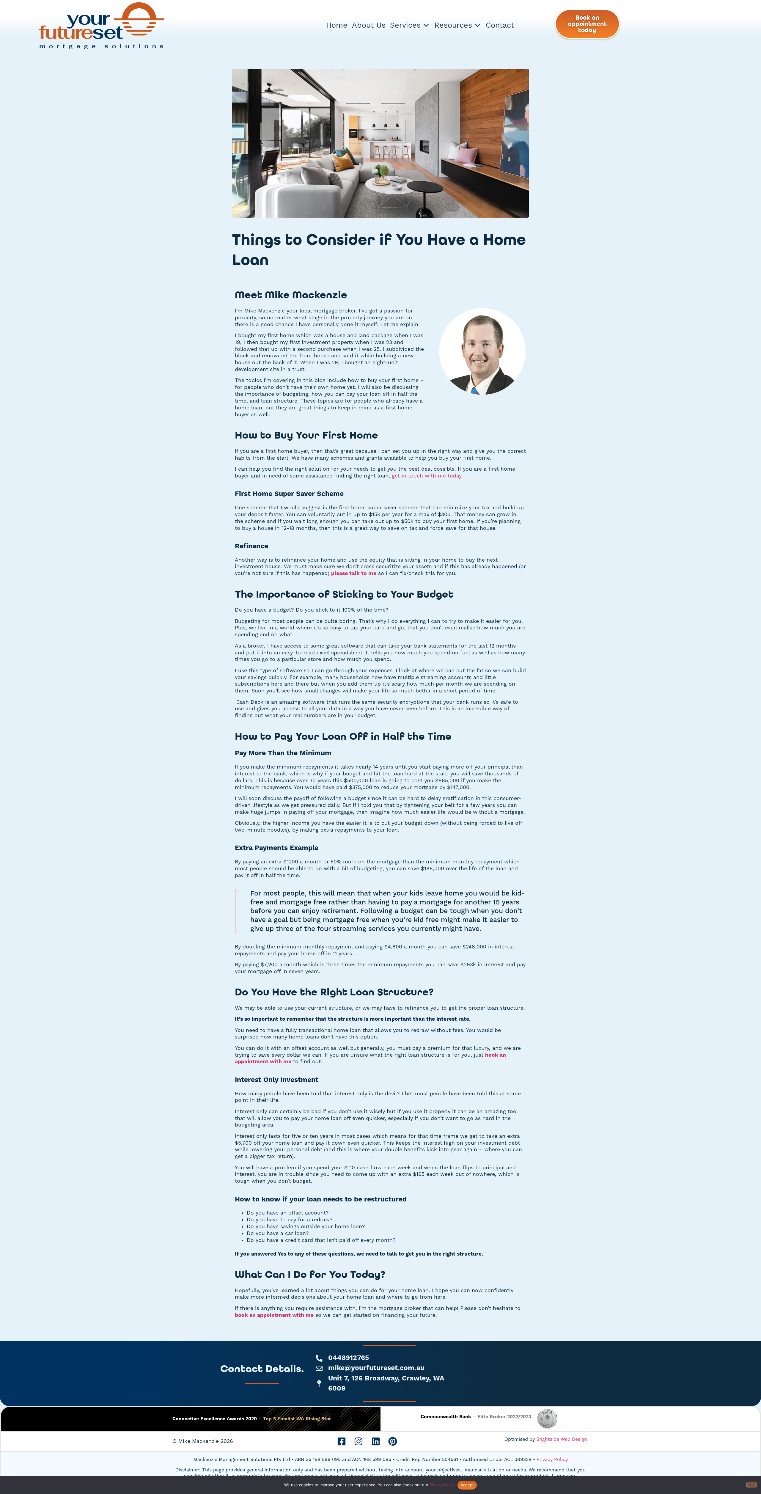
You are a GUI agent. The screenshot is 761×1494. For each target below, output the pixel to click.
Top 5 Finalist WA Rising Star (297, 1419)
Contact (500, 25)
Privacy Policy (552, 1459)
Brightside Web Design (561, 1439)
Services (405, 25)
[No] (751, 1484)
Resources (453, 25)
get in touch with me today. (427, 476)
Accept (467, 1484)
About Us (369, 25)
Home (337, 25)
